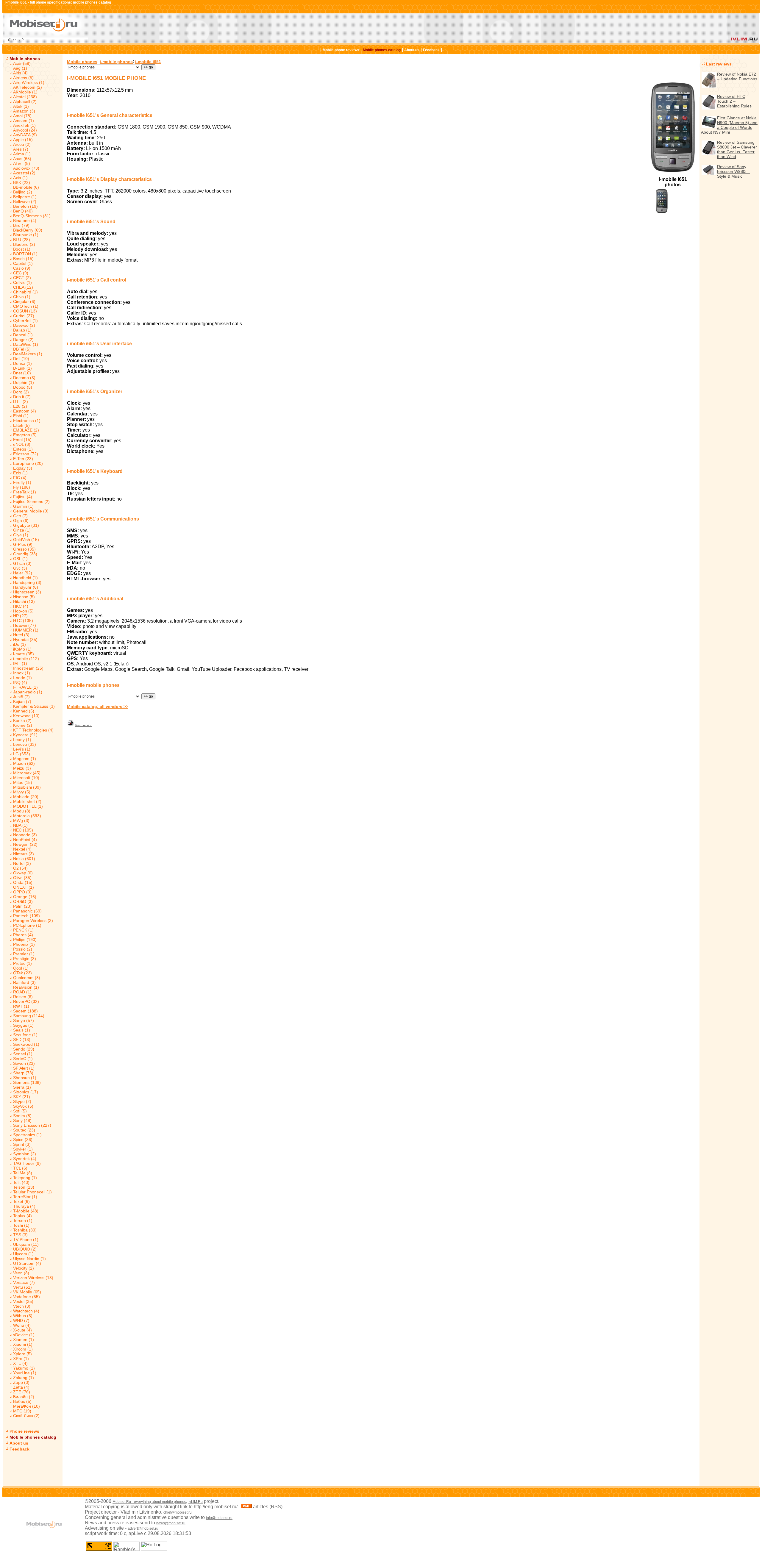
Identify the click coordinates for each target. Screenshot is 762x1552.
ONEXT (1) (23, 887)
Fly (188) (21, 487)
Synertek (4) (24, 1158)
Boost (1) (21, 249)
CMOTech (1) (25, 306)
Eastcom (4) (24, 411)
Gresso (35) (24, 549)
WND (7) (21, 1320)
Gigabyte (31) (26, 525)
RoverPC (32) (26, 1001)
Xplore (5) (22, 1353)
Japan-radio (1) (27, 692)
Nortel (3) (22, 863)
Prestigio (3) (24, 958)
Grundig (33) (25, 553)
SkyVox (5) (23, 1106)
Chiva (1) (21, 296)
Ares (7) (20, 149)
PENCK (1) (23, 930)
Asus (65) (22, 158)
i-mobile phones (116, 61)
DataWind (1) (25, 344)
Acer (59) (22, 63)
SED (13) (21, 1039)
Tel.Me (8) (22, 1172)
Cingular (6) (24, 301)
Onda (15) (22, 882)
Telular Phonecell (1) (32, 1192)
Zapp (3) (21, 1382)
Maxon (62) (24, 763)
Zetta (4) (21, 1387)
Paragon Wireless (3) (33, 920)
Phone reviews (24, 1431)
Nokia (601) (24, 858)
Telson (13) (23, 1187)
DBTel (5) (22, 349)
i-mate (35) (23, 653)
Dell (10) (21, 358)
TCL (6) (20, 1168)
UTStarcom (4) (27, 1263)
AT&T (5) (21, 163)
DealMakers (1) (27, 353)
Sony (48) (22, 1120)
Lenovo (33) (24, 744)
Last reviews (719, 64)
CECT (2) (22, 277)
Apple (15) (23, 139)
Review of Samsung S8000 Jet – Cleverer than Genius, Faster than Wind (737, 149)
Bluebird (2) (24, 244)
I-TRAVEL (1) (25, 687)
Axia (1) (20, 177)
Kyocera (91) (25, 734)
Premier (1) (24, 953)
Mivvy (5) (21, 792)
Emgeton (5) (25, 434)
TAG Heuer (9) (27, 1163)
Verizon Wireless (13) (33, 1277)
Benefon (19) (25, 206)
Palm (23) (22, 906)
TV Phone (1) (25, 1239)
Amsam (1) (23, 120)
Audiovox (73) (26, 168)
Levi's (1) (21, 749)
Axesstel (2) (24, 173)
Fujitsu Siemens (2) (31, 501)
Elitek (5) (21, 425)
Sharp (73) (23, 1072)
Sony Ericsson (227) (32, 1125)
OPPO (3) (22, 892)
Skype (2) (22, 1101)
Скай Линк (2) (26, 1415)
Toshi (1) (21, 1225)
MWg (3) (21, 820)
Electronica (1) (26, 420)
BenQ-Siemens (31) (32, 215)
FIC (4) (19, 477)
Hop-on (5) (23, 611)
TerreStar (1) (25, 1196)
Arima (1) (22, 153)
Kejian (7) (22, 701)
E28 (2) (20, 406)
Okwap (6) (23, 872)
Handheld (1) (25, 577)
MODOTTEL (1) (28, 806)
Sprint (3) (22, 1144)
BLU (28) (21, 239)
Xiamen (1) (23, 1339)
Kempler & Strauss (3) (34, 706)
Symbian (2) (24, 1153)
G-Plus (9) (22, 544)
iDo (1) (19, 644)
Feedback (431, 50)
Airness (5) (23, 77)
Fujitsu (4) (22, 496)
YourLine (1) (24, 1372)
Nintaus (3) (23, 853)
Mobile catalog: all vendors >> (97, 706)
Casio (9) (21, 268)
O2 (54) (20, 868)
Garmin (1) (23, 506)
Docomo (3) (24, 377)
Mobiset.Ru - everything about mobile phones (149, 1502)
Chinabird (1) (25, 292)
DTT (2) (20, 401)
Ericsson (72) (25, 453)
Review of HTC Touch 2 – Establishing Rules (734, 101)
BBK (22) (21, 182)
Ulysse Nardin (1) (29, 1258)
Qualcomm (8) (26, 977)
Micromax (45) (26, 772)
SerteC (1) (23, 1058)
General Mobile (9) (31, 511)
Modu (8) (21, 811)
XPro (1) (21, 1358)
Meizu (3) (22, 768)
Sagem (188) (25, 1011)
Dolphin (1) (23, 382)
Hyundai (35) (25, 639)
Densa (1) (22, 363)
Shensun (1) (24, 1077)
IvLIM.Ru (195, 1502)
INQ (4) (20, 682)
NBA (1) (20, 825)
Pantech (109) (26, 915)
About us (411, 50)
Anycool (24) (25, 130)
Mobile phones (25, 58)
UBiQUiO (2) (25, 1249)
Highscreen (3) (27, 592)
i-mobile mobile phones (93, 685)
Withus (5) (22, 1315)
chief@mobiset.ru (177, 1512)
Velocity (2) (23, 1268)
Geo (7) (20, 515)
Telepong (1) (25, 1177)
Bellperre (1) (25, 196)
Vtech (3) (21, 1306)
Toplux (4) (22, 1215)
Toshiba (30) (25, 1230)
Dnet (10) (22, 373)
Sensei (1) (22, 1053)
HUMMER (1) (25, 630)
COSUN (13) (25, 311)
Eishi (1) (21, 415)
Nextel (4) (22, 849)
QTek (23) (22, 972)
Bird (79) (21, 225)
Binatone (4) (24, 220)
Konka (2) (22, 720)
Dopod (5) (22, 387)
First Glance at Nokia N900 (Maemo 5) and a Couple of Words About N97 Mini (729, 125)
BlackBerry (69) (27, 230)
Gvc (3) (20, 568)
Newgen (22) (25, 844)
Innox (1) (21, 672)
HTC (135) (23, 620)
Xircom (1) (23, 1349)
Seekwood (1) (26, 1044)
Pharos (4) (23, 934)
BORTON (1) (25, 253)
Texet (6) (21, 1201)
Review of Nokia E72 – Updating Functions (737, 76)
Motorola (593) (27, 815)
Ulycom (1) (23, 1253)
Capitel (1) (23, 263)
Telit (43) (21, 1182)
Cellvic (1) (22, 282)
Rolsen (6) (23, 996)
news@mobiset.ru (170, 1523)
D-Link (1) (22, 368)
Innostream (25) (28, 668)
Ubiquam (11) (26, 1244)
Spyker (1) (23, 1149)
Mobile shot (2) (27, 801)
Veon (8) (21, 1272)
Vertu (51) (22, 1287)
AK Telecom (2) (27, 87)
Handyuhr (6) (25, 587)
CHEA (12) (23, 287)
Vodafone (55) (26, 1296)
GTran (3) (22, 563)
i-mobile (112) (26, 658)
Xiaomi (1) (22, 1344)
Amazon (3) (24, 111)
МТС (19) (22, 1411)
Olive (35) (22, 877)
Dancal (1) (23, 334)
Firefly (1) (22, 482)
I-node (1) (22, 677)
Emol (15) (22, 439)
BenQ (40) (23, 211)
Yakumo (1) (24, 1368)
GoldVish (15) (26, 539)
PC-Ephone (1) (27, 925)
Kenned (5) (23, 711)
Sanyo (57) (23, 1020)
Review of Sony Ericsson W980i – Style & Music (733, 171)
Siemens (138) (27, 1082)
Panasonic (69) (27, 911)
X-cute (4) (22, 1330)
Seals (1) (21, 1030)
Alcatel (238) (25, 96)
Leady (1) (22, 739)
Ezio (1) (20, 473)
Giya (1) (20, 534)
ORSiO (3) (23, 901)
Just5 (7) (21, 696)
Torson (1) (22, 1220)
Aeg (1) (20, 68)
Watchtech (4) (26, 1311)
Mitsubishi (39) (27, 787)
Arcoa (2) (22, 144)
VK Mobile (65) (27, 1292)
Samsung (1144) (28, 1015)
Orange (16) (24, 896)
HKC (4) (20, 606)
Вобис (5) (22, 1401)
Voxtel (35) (23, 1301)
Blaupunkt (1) (25, 234)
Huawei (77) (24, 625)
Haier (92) (22, 573)
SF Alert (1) (24, 1068)
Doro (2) (21, 392)
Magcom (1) (24, 758)
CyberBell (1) (25, 320)
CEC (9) (20, 273)
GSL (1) (20, 558)
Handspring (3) (27, 582)
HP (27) (20, 615)
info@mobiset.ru (219, 1518)
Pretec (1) (22, 963)
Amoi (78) (22, 115)
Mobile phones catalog (382, 50)
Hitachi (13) (24, 601)
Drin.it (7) (22, 396)
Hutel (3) (21, 634)
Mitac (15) (22, 782)
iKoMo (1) (22, 649)
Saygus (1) (23, 1025)
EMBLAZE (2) (26, 430)
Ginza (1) (22, 530)
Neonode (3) (25, 834)
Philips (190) (25, 939)
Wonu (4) (22, 1325)
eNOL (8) (21, 444)
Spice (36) (22, 1139)
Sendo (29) (23, 1049)
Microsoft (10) (26, 777)
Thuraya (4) (24, 1206)
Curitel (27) (23, 315)
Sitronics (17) (25, 1092)
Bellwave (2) (24, 201)
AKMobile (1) (25, 92)
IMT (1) (20, 663)
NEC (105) (23, 830)
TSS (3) (20, 1234)
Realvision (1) (26, 987)
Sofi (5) (20, 1111)
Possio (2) (22, 949)
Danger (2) (23, 339)
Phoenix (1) (24, 944)
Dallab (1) (22, 330)
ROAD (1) (22, 992)
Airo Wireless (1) (28, 82)
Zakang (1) (23, 1377)
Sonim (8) (22, 1115)
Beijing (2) (22, 192)
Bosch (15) (23, 258)
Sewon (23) (24, 1063)
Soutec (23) (24, 1130)
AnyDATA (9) (25, 134)
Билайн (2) (23, 1396)
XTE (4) (20, 1363)
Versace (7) (24, 1282)
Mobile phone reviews (341, 50)
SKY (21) (21, 1096)
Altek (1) (21, 106)
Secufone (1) (25, 1034)
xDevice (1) (24, 1334)
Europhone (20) (28, 463)
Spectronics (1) (27, 1134)
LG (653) (21, 753)
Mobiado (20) (25, 796)
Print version (83, 725)
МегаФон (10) (26, 1406)
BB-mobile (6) (26, 187)
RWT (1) (21, 1006)
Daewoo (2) (24, 325)
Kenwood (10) (26, 715)
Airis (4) (20, 73)
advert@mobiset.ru (143, 1528)
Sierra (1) (22, 1087)
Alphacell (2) (25, 101)
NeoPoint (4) (25, 839)
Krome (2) (22, 725)
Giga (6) (21, 520)
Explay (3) (22, 468)
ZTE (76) (21, 1392)
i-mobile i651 (148, 61)
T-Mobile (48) (25, 1211)
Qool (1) (21, 968)
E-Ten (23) (23, 458)
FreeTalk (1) (24, 492)
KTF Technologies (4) (33, 730)
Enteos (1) (23, 449)
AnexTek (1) (24, 125)
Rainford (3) (24, 982)
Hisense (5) (24, 596)
